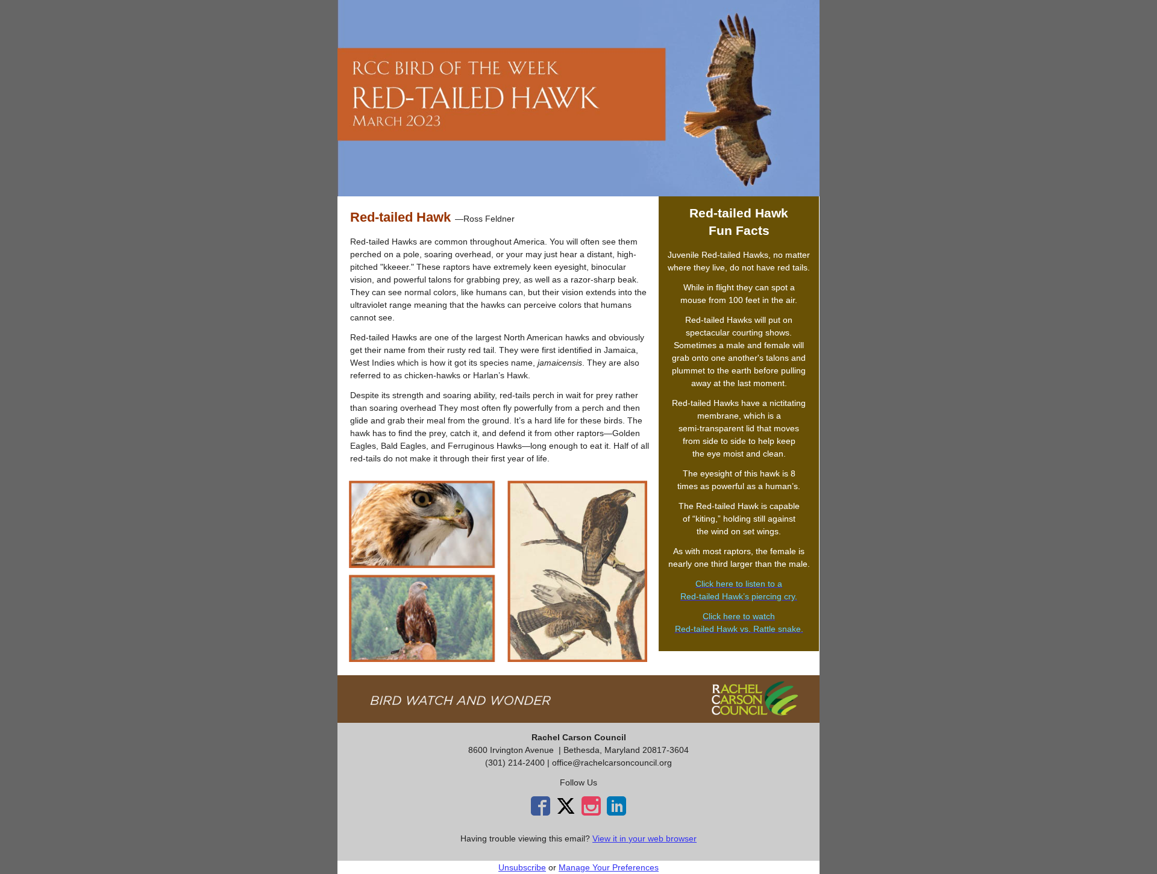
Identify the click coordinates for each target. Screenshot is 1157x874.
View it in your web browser (644, 838)
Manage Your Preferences (609, 867)
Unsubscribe (522, 867)
